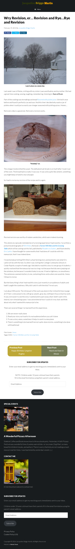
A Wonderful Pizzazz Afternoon (20, 436)
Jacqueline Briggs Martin (37, 3)
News (14, 332)
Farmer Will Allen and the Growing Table (26, 335)
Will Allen (27, 246)
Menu (39, 9)
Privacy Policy (9, 531)
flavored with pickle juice (46, 99)
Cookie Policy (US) (11, 534)
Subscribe (37, 392)
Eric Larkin (8, 251)
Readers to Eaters (49, 248)
